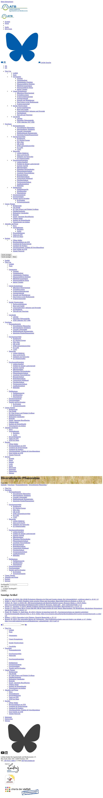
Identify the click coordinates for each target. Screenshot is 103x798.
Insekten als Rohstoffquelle (21, 220)
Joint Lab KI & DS (23, 155)
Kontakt (7, 22)
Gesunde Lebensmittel (24, 131)
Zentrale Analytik (22, 166)
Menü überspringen (7, 2)
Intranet (11, 462)
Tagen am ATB (18, 235)
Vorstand (20, 78)
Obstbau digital (18, 218)
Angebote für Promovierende (22, 244)
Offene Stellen (17, 240)
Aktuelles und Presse (11, 224)
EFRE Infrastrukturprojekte (25, 146)
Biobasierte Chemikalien (20, 213)
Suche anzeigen (6, 255)
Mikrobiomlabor (22, 167)
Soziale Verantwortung (20, 106)
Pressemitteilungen (19, 233)
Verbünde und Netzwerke (25, 157)
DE (6, 66)
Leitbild (15, 73)
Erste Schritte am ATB (20, 249)
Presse (7, 23)
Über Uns (8, 71)
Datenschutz (13, 471)
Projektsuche (21, 138)
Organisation (17, 77)
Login (11, 464)
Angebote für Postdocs (20, 246)
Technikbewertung (23, 95)
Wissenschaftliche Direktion (26, 84)
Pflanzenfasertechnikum (24, 171)
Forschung (8, 124)
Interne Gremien (22, 89)
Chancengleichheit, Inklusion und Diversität (31, 111)
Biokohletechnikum (23, 176)
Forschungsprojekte (19, 137)
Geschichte (16, 117)
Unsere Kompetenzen (20, 91)
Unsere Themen (10, 204)
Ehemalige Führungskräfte (25, 120)
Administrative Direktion (25, 82)
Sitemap (11, 473)
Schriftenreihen (22, 191)
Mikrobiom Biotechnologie (25, 93)
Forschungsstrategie (19, 195)
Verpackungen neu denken (21, 222)
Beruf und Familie (22, 109)
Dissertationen (21, 193)
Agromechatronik (22, 98)
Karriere (7, 238)
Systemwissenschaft (23, 104)
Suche (7, 27)
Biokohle (16, 215)
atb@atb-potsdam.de (28, 760)
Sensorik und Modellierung (25, 100)
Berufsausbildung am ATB (21, 242)
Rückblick (20, 229)
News (15, 226)
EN (6, 68)
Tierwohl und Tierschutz (24, 115)
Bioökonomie (17, 206)
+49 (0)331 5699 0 (10, 760)
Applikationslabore (23, 184)
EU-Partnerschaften (23, 158)
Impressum (12, 469)
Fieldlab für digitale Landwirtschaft (28, 164)
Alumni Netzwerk (18, 251)
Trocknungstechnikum (24, 182)
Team (14, 75)
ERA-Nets (20, 142)
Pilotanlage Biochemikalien (25, 169)
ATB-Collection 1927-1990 (25, 122)
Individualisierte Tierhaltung (26, 129)
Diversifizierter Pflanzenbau (26, 127)
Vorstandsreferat (22, 80)
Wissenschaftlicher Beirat (25, 87)
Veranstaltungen (18, 227)
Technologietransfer (23, 202)
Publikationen (17, 187)
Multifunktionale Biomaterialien (27, 133)
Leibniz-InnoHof (22, 162)
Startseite (4, 485)
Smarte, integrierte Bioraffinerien (23, 216)
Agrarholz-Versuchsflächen (25, 173)
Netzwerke (16, 151)
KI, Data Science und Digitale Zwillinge (26, 209)
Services (7, 457)
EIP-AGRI (20, 144)
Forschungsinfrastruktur (20, 160)
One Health (16, 207)
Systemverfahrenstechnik (25, 97)
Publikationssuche (22, 189)
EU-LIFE (20, 147)
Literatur (19, 118)
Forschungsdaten (18, 196)
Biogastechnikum (22, 175)
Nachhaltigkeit (21, 113)
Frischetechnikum (22, 180)
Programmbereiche (19, 126)
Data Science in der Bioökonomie (27, 102)
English (7, 260)
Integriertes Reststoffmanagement (27, 135)
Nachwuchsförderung (24, 107)
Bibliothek (20, 186)
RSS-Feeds (8, 29)
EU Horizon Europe (23, 140)
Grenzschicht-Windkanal (25, 178)
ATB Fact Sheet (18, 236)
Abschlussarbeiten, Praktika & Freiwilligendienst (28, 247)
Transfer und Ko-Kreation (21, 198)
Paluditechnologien (19, 211)
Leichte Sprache (45, 62)
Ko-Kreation (21, 200)
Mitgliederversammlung (24, 86)
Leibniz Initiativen (22, 153)
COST (19, 149)
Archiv (19, 231)
